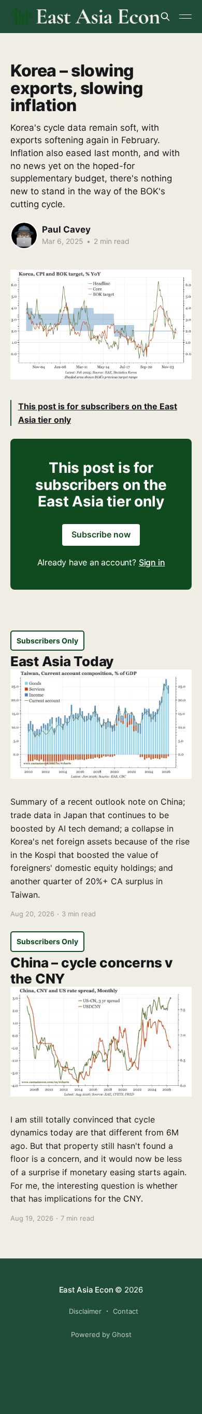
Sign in (152, 562)
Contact (125, 1311)
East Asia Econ (86, 1290)
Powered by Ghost (101, 1334)
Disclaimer (85, 1311)
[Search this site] (165, 16)
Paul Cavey (66, 229)
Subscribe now (101, 534)
